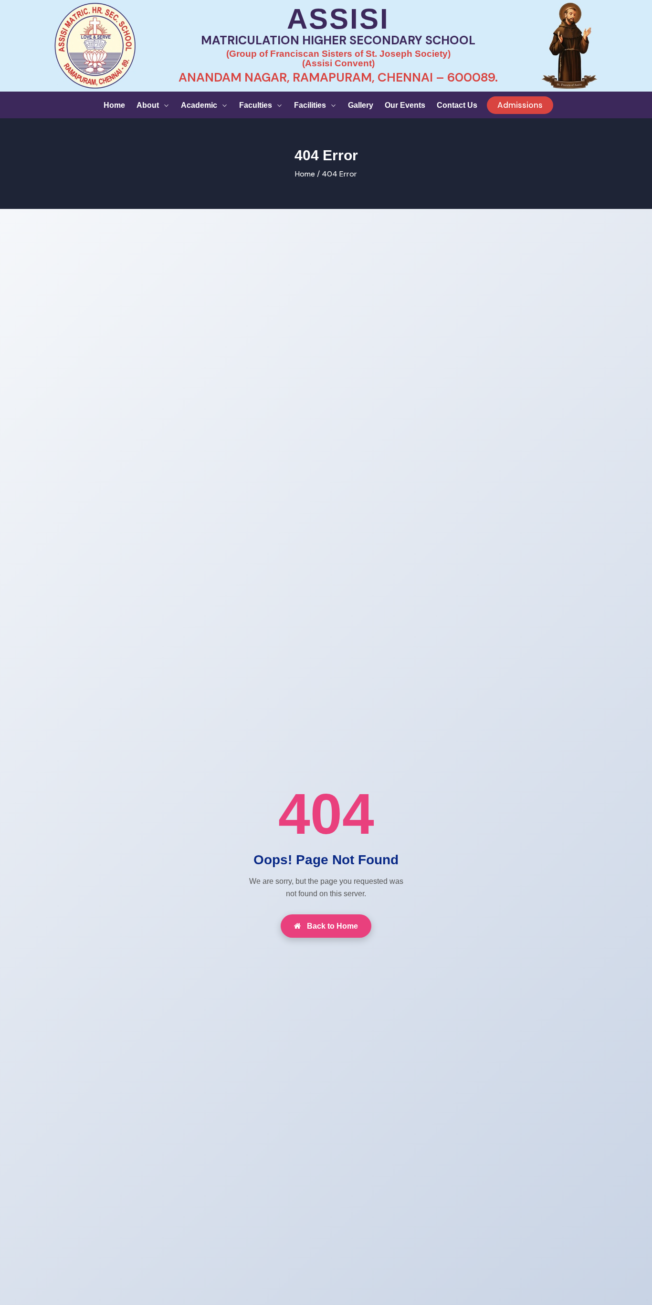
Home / (307, 174)
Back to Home (331, 926)
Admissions (520, 105)
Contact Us (457, 105)
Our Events (405, 105)
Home (114, 105)
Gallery (360, 105)
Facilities (311, 105)
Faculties (256, 105)
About (149, 105)
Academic (200, 105)
